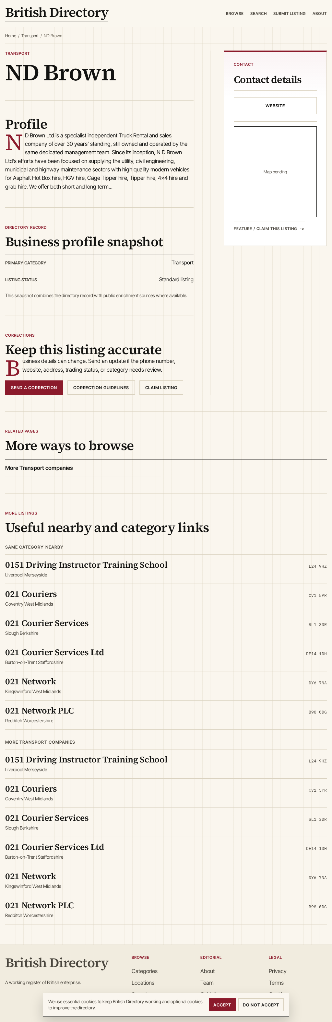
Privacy (278, 971)
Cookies (278, 994)
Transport (30, 35)
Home (10, 35)
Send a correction (34, 387)
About (320, 13)
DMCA (276, 1006)
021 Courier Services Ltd (54, 652)
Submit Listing (289, 13)
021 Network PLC (39, 710)
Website (275, 105)
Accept (222, 1004)
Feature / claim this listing (265, 228)
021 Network (30, 681)
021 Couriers (31, 594)
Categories (145, 971)
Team (207, 983)
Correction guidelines (101, 387)
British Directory (56, 13)
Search (258, 13)
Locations (143, 983)
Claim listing (161, 387)
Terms (276, 983)
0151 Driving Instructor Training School (86, 565)
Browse (235, 13)
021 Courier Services (47, 623)
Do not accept (261, 1004)
